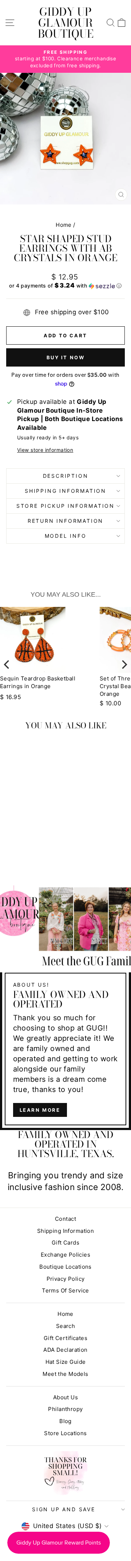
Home (64, 224)
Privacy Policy (66, 1278)
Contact (65, 1218)
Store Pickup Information (65, 506)
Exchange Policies (65, 1254)
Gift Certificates (65, 1338)
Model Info (66, 536)
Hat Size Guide (65, 1361)
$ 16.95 (10, 697)
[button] (65, 285)
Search (65, 1325)
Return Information (65, 521)
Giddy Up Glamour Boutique (66, 22)
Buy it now (66, 357)
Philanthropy (65, 1409)
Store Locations (65, 1433)
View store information (45, 450)
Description (65, 476)
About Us (65, 1397)
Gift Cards (65, 1242)
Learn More (40, 1110)
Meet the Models (65, 1373)
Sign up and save (63, 1509)
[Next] (123, 664)
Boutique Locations (65, 1266)
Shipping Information (65, 1230)
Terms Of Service (65, 1290)
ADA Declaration (65, 1349)
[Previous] (7, 664)
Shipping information (65, 491)
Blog (65, 1421)
